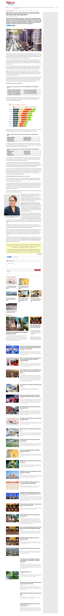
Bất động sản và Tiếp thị (23, 442)
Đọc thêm (8, 344)
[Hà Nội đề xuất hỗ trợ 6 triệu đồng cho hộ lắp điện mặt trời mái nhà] (12, 475)
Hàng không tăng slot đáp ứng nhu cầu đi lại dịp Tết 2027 (11, 299)
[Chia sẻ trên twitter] (14, 257)
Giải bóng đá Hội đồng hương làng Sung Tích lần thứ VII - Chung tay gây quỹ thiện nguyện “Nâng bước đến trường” (30, 347)
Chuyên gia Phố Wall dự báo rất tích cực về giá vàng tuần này (30, 604)
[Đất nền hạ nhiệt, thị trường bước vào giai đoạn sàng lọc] (12, 443)
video (43, 7)
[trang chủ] (6, 7)
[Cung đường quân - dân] (12, 575)
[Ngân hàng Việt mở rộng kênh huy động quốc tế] (12, 432)
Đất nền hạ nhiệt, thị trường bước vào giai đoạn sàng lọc (30, 440)
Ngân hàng (27, 10)
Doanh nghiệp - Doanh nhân (24, 495)
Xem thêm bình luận (9, 273)
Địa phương (21, 362)
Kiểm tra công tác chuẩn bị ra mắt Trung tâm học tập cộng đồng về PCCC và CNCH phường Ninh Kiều (30, 359)
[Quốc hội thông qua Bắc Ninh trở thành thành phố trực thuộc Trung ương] (36, 320)
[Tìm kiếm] (56, 7)
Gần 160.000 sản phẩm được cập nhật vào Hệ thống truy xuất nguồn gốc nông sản (36, 300)
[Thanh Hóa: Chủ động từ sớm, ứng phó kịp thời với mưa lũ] (17, 324)
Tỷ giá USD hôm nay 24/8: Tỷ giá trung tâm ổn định (30, 593)
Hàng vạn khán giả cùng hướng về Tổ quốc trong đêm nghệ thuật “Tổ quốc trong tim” (30, 396)
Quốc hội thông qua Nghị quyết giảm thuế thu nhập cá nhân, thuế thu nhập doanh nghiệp (30, 528)
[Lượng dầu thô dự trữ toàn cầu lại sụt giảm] (12, 552)
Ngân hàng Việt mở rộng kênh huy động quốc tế (30, 429)
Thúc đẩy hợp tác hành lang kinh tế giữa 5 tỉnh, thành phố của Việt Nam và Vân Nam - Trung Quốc (30, 560)
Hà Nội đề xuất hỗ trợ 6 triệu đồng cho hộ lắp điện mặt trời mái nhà (30, 472)
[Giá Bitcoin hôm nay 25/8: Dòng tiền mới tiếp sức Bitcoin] (12, 464)
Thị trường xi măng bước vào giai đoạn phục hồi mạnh (11, 312)
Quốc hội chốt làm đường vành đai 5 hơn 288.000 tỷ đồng (29, 538)
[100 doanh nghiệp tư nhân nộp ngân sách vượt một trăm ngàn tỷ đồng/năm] (12, 485)
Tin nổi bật (8, 315)
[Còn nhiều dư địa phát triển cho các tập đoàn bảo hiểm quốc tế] (11, 281)
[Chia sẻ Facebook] (9, 25)
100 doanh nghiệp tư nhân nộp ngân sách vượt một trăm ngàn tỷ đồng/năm (29, 482)
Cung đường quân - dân (25, 571)
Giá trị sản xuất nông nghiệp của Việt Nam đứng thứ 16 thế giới (23, 287)
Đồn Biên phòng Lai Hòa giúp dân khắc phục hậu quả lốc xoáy (30, 407)
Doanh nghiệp (22, 350)
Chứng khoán (32, 10)
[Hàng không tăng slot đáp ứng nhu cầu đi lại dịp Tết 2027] (11, 293)
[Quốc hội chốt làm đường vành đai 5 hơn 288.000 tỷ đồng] (12, 541)
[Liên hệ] (17, 257)
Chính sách (36, 10)
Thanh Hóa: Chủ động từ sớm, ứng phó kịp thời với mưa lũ (16, 332)
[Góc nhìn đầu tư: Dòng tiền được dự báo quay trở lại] (12, 388)
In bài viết (13, 25)
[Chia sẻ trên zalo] (15, 257)
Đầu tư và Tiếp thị (10, 10)
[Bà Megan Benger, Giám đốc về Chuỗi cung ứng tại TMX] (12, 204)
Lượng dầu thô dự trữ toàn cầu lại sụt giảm (30, 548)
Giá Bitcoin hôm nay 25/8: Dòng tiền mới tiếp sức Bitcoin (30, 461)
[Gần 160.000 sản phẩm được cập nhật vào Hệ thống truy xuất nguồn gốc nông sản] (36, 293)
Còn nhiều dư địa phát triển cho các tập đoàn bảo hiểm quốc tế (11, 287)
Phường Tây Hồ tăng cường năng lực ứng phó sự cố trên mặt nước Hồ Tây (30, 583)
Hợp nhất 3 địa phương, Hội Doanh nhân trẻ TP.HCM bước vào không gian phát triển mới (35, 338)
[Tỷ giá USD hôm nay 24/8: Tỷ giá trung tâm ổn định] (12, 596)
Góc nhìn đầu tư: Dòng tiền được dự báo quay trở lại (30, 385)
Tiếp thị (8, 7)
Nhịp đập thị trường (23, 606)
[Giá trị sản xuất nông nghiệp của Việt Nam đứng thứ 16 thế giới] (23, 281)
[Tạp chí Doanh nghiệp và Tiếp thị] (10, 3)
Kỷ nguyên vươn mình (51, 7)
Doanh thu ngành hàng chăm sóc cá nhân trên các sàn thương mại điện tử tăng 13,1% (23, 300)
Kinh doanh (16, 10)
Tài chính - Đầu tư (22, 10)
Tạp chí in (46, 7)
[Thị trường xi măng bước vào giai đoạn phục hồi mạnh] (11, 306)
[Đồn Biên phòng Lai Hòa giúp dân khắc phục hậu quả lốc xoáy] (12, 410)
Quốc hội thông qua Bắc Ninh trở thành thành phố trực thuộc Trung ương (35, 326)
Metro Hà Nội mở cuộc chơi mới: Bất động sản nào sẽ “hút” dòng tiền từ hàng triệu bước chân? (30, 371)
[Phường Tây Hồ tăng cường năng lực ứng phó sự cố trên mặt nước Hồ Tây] (12, 586)
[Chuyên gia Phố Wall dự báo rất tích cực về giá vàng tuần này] (12, 607)
